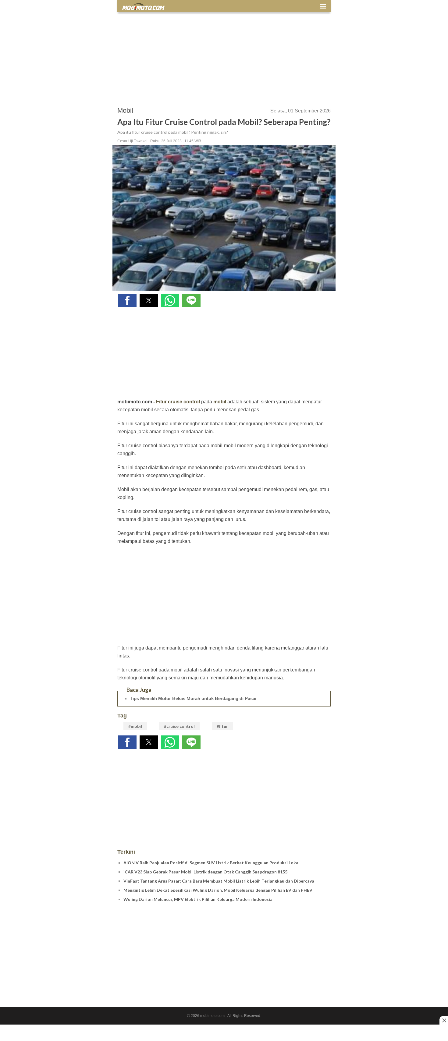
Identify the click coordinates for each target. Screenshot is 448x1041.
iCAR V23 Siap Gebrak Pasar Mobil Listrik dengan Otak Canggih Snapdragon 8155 (205, 871)
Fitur (161, 401)
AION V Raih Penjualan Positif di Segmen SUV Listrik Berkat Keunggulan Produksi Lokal (211, 862)
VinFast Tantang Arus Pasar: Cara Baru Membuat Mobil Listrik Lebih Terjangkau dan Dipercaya (218, 880)
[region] (224, 57)
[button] (127, 300)
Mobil (125, 110)
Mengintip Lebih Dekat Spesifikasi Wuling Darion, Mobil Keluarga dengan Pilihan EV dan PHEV (217, 890)
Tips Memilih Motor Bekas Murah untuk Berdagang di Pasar (193, 698)
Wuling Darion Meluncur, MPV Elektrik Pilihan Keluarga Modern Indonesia (197, 899)
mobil (219, 401)
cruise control (184, 401)
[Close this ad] (443, 1020)
